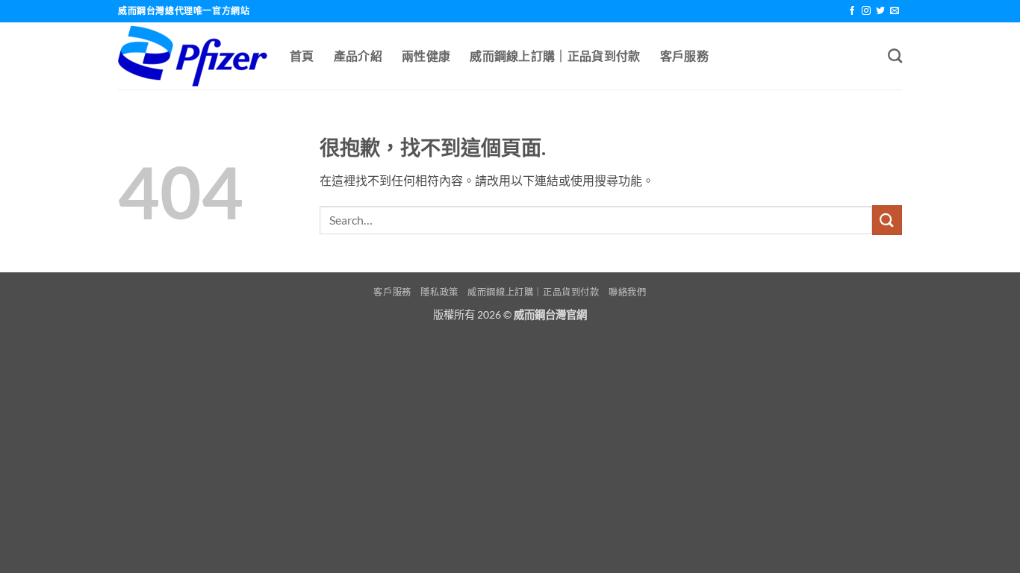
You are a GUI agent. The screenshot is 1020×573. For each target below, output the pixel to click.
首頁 (302, 55)
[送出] (887, 219)
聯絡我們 (627, 292)
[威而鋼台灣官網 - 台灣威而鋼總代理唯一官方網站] (192, 56)
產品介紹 (358, 55)
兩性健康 (426, 55)
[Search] (895, 56)
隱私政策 (439, 292)
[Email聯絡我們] (894, 11)
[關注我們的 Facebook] (852, 11)
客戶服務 (684, 55)
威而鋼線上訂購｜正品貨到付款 (555, 55)
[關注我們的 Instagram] (866, 11)
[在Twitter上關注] (880, 11)
